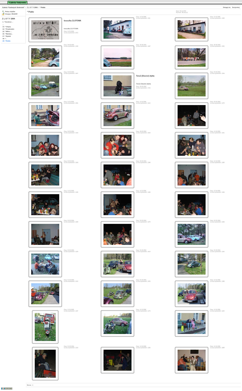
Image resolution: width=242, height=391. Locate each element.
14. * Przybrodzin (8, 29)
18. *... (5, 38)
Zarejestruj (235, 7)
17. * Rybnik (7, 36)
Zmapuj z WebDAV (11, 14)
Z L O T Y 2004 (32, 7)
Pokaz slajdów (10, 11)
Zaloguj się (227, 7)
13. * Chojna (7, 26)
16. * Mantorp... (8, 34)
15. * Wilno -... (7, 31)
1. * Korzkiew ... (8, 22)
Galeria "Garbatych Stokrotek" (13, 7)
